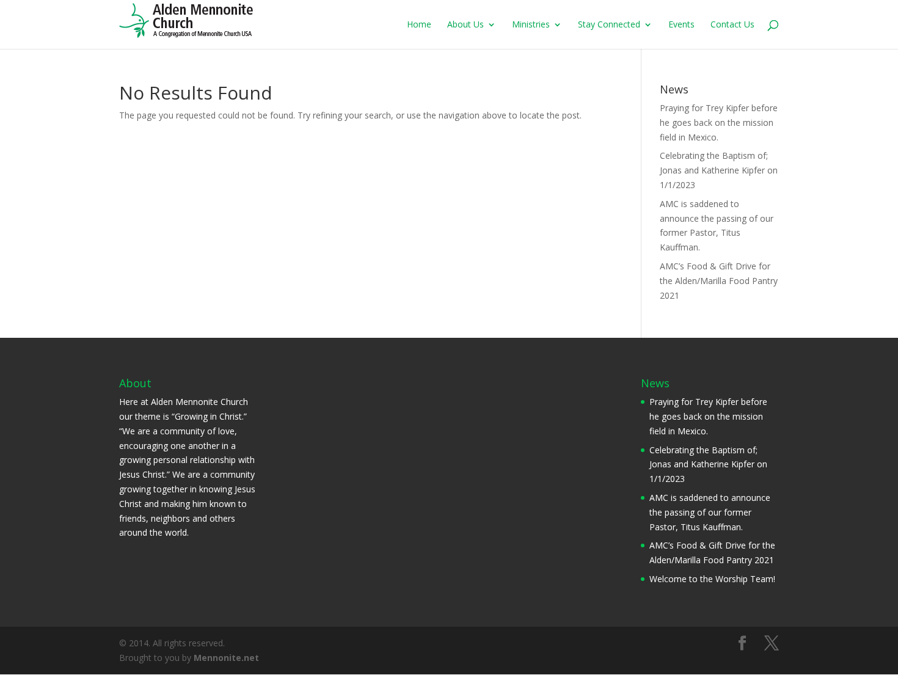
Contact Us (732, 25)
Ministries (531, 25)
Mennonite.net (226, 657)
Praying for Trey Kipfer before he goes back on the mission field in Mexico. (719, 122)
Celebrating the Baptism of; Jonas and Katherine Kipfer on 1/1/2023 (719, 170)
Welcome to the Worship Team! (712, 579)
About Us (465, 25)
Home (419, 25)
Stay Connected (609, 25)
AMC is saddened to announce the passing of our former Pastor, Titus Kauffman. (709, 512)
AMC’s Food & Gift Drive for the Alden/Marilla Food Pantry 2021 (719, 280)
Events (681, 25)
